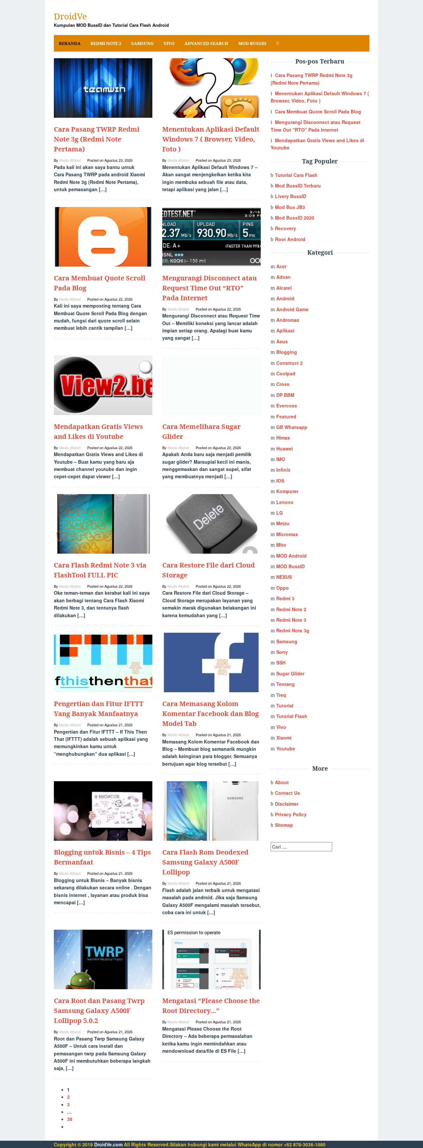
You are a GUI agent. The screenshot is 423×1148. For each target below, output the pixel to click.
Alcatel (284, 287)
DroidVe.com (108, 1144)
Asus (282, 341)
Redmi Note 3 (291, 620)
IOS (280, 480)
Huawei (284, 448)
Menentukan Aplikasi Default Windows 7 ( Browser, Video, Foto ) (210, 139)
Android (285, 298)
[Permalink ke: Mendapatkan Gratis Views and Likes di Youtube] (103, 384)
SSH (281, 662)
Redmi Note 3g (292, 630)
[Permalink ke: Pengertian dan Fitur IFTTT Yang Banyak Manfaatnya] (103, 662)
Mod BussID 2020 (294, 217)
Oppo (282, 587)
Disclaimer (286, 803)
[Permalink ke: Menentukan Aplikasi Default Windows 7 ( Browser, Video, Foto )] (211, 87)
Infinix (283, 469)
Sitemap (284, 825)
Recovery (285, 228)
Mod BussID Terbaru (298, 185)
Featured (286, 416)
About (282, 782)
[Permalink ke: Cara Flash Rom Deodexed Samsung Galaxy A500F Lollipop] (211, 810)
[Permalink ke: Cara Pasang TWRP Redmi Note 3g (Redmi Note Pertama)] (103, 87)
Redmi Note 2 (291, 609)
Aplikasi (285, 330)
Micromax (287, 534)
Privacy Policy (291, 814)
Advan (283, 277)
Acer (281, 266)
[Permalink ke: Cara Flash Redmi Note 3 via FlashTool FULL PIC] (103, 523)
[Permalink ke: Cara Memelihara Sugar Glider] (211, 384)
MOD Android (291, 555)
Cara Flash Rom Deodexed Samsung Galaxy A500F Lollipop (205, 862)
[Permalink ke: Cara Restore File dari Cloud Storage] (211, 523)
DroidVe (70, 16)
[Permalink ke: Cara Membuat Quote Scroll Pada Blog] (103, 236)
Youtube (285, 748)
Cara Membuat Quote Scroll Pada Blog (318, 111)
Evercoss (286, 405)
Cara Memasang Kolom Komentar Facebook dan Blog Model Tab (210, 713)
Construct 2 (289, 363)
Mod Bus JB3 (290, 207)
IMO (280, 459)
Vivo (281, 727)
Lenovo (284, 502)
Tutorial (284, 705)
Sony (282, 652)
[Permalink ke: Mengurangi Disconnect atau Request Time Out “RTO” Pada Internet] (211, 236)
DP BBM (285, 395)
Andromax (287, 320)
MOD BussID (290, 566)
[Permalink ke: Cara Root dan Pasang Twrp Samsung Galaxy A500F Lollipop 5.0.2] (103, 959)
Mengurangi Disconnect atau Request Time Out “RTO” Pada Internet (209, 288)
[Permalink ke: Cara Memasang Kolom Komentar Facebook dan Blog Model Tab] (211, 662)
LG (279, 512)
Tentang (285, 684)
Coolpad (285, 373)
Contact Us (287, 792)
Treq (281, 695)
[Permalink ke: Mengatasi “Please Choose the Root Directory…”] (211, 959)
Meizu (282, 523)
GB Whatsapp (291, 427)
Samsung (286, 641)
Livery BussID (290, 196)
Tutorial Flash (291, 716)
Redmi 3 (285, 598)
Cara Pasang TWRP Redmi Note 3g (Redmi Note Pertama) (96, 139)
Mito (281, 544)
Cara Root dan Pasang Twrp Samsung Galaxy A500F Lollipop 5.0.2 (99, 1010)
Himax (283, 437)
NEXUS (284, 577)
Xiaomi (283, 737)
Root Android (290, 239)
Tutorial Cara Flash (296, 175)
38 (69, 1119)
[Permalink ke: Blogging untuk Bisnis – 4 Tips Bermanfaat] (103, 810)
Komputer (287, 491)
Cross (282, 384)
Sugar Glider (290, 673)
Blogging (286, 352)
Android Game (292, 309)
